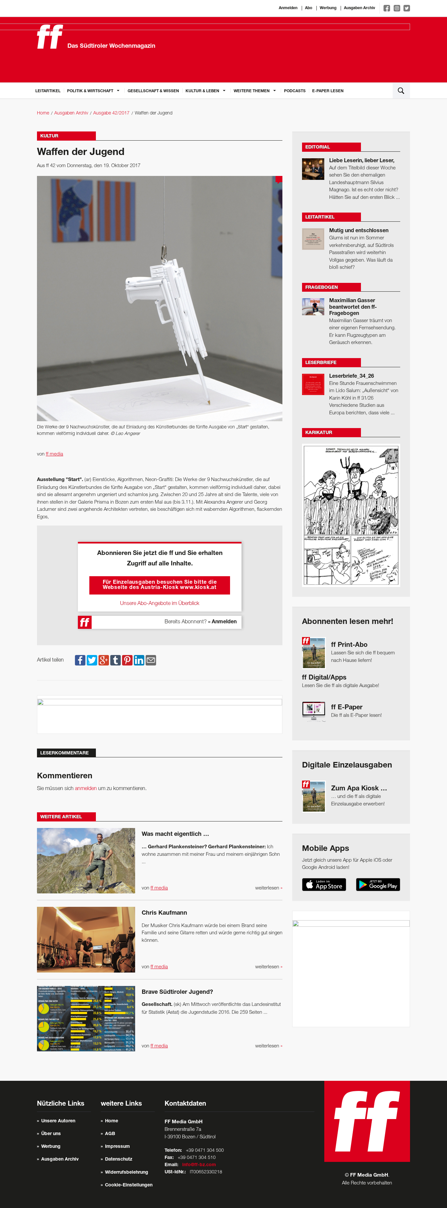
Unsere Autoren (58, 1121)
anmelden (86, 788)
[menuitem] (48, 90)
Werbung (328, 8)
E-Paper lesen (328, 91)
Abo (308, 8)
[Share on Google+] (103, 660)
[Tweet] (92, 660)
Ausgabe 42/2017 (111, 113)
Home (43, 113)
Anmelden (288, 8)
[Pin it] (127, 660)
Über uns (51, 1134)
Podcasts (295, 91)
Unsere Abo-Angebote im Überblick (159, 603)
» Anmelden (222, 622)
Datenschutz (118, 1159)
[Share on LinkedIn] (139, 660)
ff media (54, 454)
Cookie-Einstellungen (128, 1185)
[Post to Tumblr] (115, 660)
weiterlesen (268, 888)
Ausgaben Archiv (359, 8)
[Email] (151, 660)
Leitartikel (48, 91)
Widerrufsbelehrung (126, 1172)
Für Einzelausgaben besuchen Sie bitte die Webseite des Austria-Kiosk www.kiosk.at (160, 585)
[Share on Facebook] (80, 660)
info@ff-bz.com (199, 1165)
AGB (110, 1134)
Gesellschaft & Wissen (153, 91)
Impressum (117, 1147)
